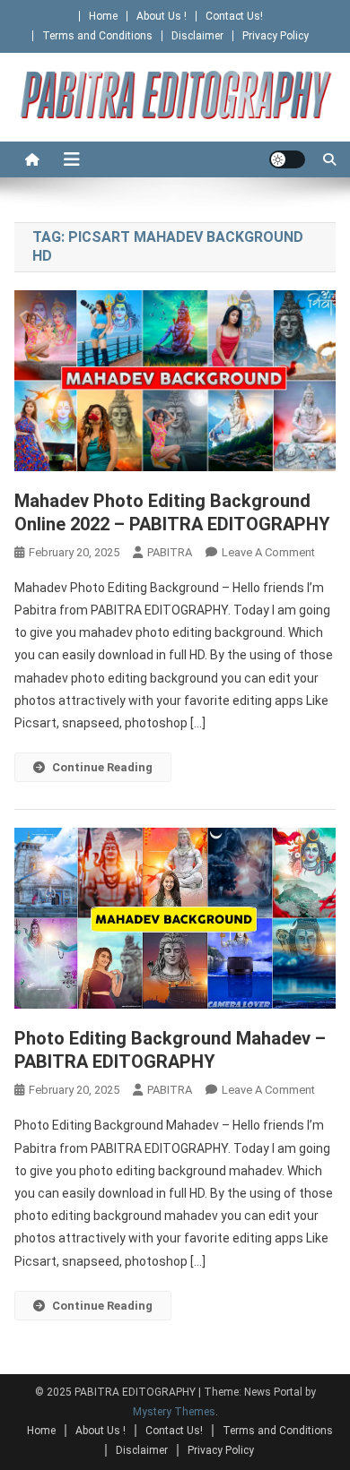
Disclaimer (197, 36)
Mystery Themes (174, 1412)
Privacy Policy (275, 36)
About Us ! (161, 16)
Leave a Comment (268, 552)
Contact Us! (234, 16)
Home (103, 16)
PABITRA (169, 552)
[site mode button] (287, 159)
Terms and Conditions (97, 36)
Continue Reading (102, 767)
